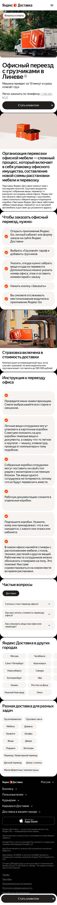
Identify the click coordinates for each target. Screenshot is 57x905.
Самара (40, 670)
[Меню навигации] (52, 5)
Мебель (11, 726)
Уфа (40, 678)
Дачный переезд (13, 762)
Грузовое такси (34, 719)
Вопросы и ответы (14, 15)
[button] (28, 604)
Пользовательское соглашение (17, 884)
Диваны (28, 726)
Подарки (10, 748)
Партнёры (7, 879)
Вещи (11, 741)
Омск (40, 692)
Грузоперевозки (12, 719)
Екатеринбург (14, 678)
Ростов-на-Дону (39, 685)
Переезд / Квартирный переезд (20, 755)
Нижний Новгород (14, 692)
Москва (14, 656)
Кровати (10, 733)
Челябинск (39, 656)
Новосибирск (14, 670)
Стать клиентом (28, 105)
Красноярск (39, 663)
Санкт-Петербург (14, 663)
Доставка (11, 593)
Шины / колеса (34, 762)
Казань (14, 685)
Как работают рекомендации (16, 892)
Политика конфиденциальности (17, 888)
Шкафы (28, 733)
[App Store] (28, 821)
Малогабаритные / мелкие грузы (21, 770)
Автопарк (28, 748)
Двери (28, 741)
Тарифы (6, 875)
